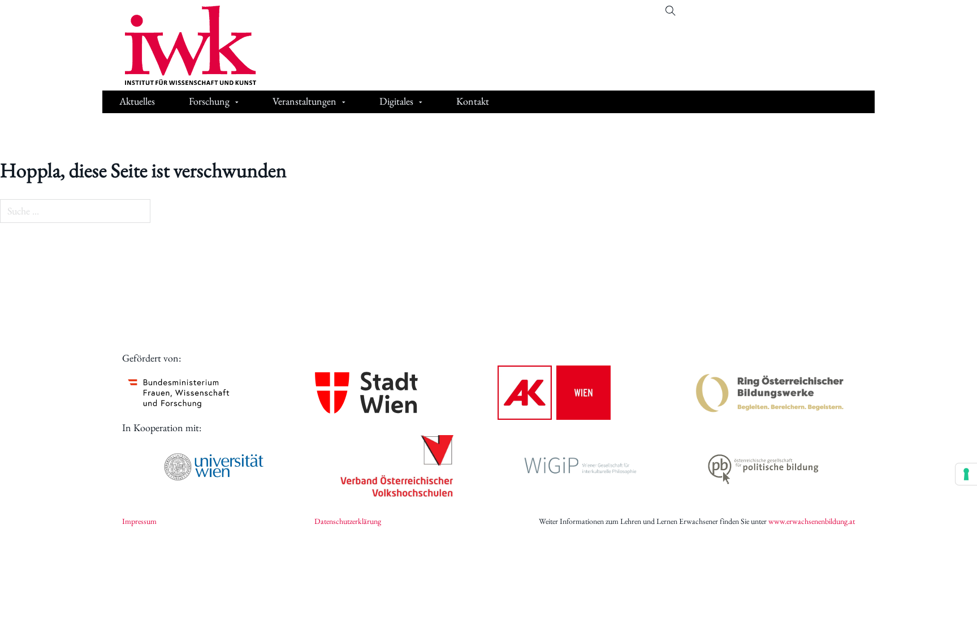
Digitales (396, 101)
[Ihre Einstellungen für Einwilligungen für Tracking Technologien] (966, 474)
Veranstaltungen (304, 101)
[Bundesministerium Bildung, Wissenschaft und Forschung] (178, 392)
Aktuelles (137, 101)
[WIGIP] (580, 467)
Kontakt (472, 101)
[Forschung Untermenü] (237, 103)
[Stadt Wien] (366, 392)
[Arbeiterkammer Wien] (554, 393)
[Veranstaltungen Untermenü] (343, 103)
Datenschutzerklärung (347, 521)
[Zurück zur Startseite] (182, 45)
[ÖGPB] (763, 467)
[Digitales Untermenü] (420, 103)
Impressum (139, 521)
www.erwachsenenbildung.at (811, 521)
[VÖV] (396, 466)
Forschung (209, 101)
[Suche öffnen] (670, 11)
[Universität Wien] (213, 466)
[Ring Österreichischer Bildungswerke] (770, 392)
